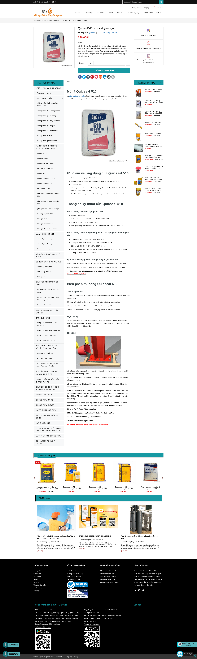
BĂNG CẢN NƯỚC (43, 318)
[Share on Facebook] (80, 77)
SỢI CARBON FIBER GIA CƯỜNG (45, 442)
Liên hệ (159, 13)
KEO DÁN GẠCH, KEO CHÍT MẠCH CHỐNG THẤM (46, 372)
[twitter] (135, 590)
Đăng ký (146, 8)
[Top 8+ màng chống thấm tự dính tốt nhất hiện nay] (98, 519)
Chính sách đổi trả (107, 574)
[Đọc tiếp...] (41, 548)
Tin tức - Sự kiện (133, 13)
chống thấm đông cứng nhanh (48, 111)
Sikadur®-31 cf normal (153, 133)
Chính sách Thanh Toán (109, 582)
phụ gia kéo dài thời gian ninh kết (48, 202)
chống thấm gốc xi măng (46, 116)
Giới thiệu (89, 13)
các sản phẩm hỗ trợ (45, 168)
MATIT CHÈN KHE (43, 423)
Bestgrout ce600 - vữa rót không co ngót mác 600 (72, 488)
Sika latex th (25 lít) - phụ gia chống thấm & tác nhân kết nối (154, 157)
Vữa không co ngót (109, 33)
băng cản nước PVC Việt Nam (48, 330)
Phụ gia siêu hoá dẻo (45, 224)
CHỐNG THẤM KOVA (44, 395)
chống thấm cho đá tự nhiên (47, 131)
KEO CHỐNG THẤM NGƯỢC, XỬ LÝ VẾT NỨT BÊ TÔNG (47, 347)
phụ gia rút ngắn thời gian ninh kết (48, 194)
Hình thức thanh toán (75, 571)
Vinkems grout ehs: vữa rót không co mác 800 (125, 488)
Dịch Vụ (120, 13)
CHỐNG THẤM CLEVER (45, 405)
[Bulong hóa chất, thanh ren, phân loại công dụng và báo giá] (140, 519)
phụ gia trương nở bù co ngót (48, 209)
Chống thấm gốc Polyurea (47, 141)
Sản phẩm (100, 13)
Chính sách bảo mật (107, 579)
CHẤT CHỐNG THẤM (44, 98)
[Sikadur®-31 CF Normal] (138, 136)
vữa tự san (41, 277)
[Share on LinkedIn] (104, 77)
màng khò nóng (43, 158)
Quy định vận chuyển (108, 576)
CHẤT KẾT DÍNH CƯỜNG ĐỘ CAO (47, 283)
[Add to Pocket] (96, 77)
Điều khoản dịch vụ (74, 576)
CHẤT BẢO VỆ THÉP (44, 358)
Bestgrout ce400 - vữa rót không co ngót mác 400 (98, 488)
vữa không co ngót (77, 96)
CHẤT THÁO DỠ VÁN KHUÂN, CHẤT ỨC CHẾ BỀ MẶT (47, 365)
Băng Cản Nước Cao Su (46, 340)
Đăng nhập (136, 8)
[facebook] (139, 590)
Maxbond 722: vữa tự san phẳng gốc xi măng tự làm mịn (153, 102)
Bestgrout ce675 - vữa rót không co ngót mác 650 (46, 488)
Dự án (111, 13)
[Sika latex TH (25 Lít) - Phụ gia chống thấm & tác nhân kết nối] (138, 159)
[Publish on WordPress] (109, 77)
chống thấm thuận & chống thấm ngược (47, 104)
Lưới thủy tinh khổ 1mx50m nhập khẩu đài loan (153, 146)
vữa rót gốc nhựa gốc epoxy (47, 244)
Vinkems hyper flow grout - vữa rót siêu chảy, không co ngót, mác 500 (150, 489)
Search (161, 2)
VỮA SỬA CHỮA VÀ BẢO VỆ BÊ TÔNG (48, 255)
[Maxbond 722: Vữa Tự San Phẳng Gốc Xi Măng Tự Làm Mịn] (138, 103)
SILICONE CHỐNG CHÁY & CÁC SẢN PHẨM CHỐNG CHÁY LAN (48, 429)
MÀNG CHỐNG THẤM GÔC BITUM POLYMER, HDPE (46, 147)
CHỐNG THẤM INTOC (44, 400)
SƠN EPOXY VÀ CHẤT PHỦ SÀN (48, 262)
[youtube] (143, 590)
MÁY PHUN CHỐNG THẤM (46, 410)
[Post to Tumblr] (88, 77)
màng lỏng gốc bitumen (46, 163)
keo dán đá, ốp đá (44, 305)
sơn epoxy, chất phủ (45, 272)
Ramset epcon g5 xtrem (153, 89)
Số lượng (81, 63)
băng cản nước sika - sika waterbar (47, 324)
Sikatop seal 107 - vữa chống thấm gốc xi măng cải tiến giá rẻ (154, 179)
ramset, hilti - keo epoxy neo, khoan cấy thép (48, 298)
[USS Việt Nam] (49, 10)
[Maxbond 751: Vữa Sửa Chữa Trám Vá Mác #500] (138, 114)
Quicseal (92, 33)
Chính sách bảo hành (108, 571)
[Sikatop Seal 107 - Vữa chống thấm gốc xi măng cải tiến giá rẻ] (138, 181)
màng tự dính (42, 153)
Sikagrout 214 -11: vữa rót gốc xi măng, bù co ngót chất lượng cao (153, 190)
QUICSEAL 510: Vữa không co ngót (74, 20)
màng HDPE (42, 173)
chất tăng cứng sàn (44, 267)
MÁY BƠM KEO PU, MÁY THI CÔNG (47, 416)
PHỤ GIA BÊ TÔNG (43, 189)
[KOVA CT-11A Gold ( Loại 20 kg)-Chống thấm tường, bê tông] (138, 170)
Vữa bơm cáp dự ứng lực (46, 249)
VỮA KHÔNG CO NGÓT (45, 234)
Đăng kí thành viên (74, 579)
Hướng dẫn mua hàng (75, 574)
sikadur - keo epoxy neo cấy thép (47, 291)
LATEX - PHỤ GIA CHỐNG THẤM (48, 88)
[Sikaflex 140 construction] (138, 125)
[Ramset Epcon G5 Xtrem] (138, 92)
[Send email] (113, 77)
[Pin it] (92, 77)
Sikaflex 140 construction (154, 122)
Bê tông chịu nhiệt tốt (45, 214)
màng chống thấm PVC (46, 183)
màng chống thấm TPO (46, 178)
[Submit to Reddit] (100, 77)
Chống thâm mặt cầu (45, 136)
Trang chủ (78, 13)
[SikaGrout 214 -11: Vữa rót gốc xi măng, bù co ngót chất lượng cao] (138, 192)
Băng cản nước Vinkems (46, 335)
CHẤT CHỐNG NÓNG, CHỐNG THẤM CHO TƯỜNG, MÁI (48, 388)
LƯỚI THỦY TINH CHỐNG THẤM (48, 436)
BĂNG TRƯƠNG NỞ (44, 93)
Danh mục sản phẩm (46, 83)
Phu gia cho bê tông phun (47, 229)
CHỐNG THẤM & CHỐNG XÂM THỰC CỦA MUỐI (47, 380)
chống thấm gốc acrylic (46, 126)
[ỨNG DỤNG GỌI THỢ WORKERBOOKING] (56, 519)
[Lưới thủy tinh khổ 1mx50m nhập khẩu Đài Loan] (138, 148)
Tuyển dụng (148, 13)
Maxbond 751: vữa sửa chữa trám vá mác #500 (153, 112)
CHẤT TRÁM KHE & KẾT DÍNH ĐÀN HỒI (47, 311)
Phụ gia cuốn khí (43, 219)
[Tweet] (84, 77)
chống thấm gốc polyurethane (48, 121)
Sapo (77, 657)
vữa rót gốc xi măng (44, 239)
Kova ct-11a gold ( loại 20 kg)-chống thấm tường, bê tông (154, 168)
